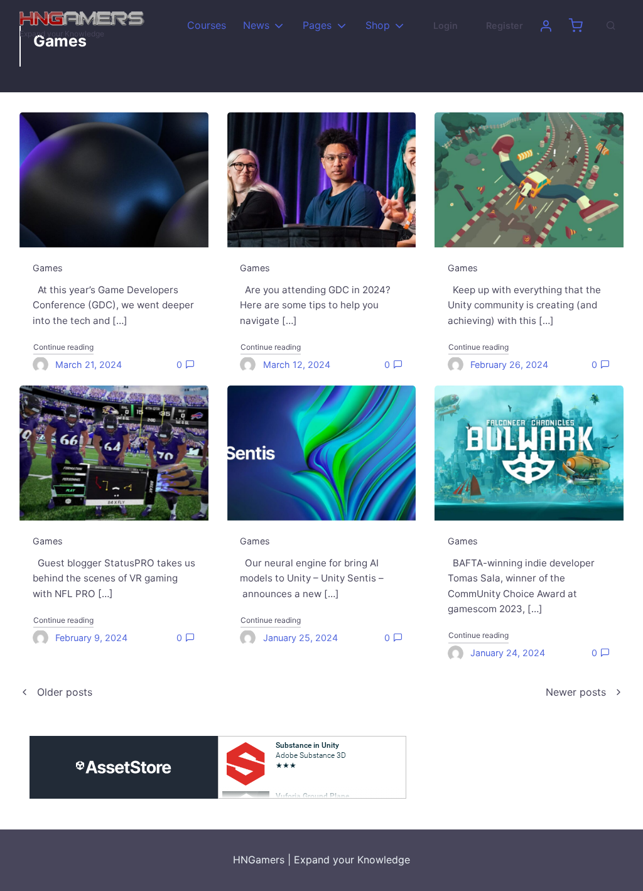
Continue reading (63, 347)
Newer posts (576, 692)
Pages (317, 25)
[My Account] (545, 25)
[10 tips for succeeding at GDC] (321, 179)
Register (504, 25)
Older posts (64, 692)
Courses (206, 25)
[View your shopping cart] (575, 25)
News (256, 25)
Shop (377, 25)
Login (445, 25)
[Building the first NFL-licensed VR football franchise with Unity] (113, 453)
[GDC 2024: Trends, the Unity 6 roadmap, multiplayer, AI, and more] (113, 179)
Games (48, 267)
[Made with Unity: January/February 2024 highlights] (529, 179)
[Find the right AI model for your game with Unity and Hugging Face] (321, 453)
